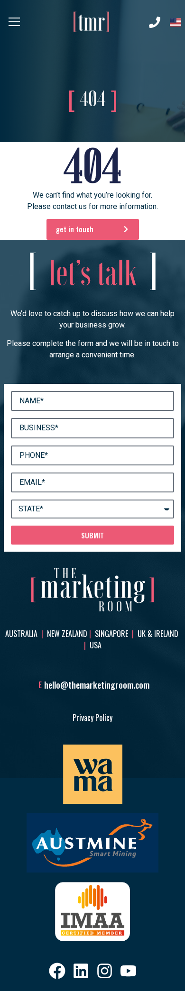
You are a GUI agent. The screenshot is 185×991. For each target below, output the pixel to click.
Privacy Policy (92, 717)
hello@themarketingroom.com (96, 685)
